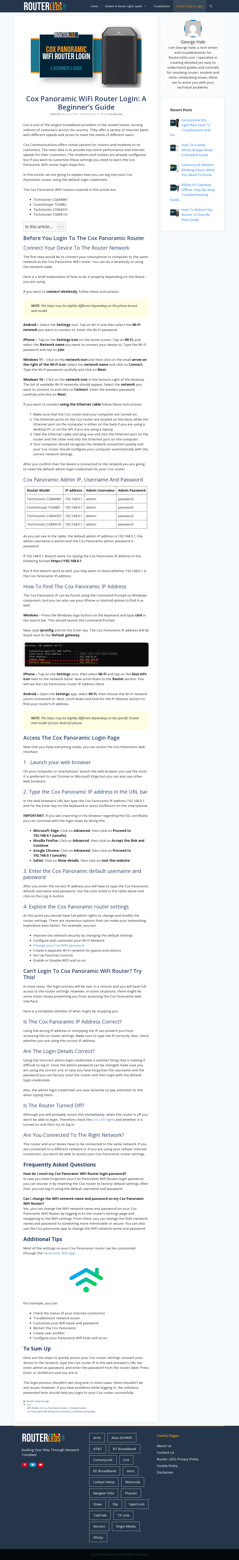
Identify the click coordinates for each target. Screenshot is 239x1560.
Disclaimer (165, 1472)
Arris (97, 1437)
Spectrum (137, 1504)
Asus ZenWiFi (121, 1437)
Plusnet (131, 1493)
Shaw (97, 1504)
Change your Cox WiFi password (58, 945)
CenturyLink (103, 1460)
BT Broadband (124, 1449)
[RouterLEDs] (45, 6)
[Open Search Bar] (211, 6)
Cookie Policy (167, 1465)
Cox (29, 1404)
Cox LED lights (103, 1119)
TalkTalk (100, 1515)
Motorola (132, 1482)
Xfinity (98, 1537)
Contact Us (165, 1452)
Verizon (99, 1526)
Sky (115, 1504)
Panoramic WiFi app (59, 1253)
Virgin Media (126, 1526)
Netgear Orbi (103, 1493)
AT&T (97, 1449)
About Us (164, 1446)
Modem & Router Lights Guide (123, 6)
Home (94, 6)
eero (130, 1471)
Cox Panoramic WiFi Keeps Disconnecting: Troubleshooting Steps (61, 1411)
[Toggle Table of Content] (58, 227)
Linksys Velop (103, 1482)
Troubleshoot (161, 6)
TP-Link (123, 1515)
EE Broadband (104, 1471)
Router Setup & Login (190, 6)
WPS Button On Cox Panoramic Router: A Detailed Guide (56, 1408)
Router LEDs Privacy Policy (178, 1459)
